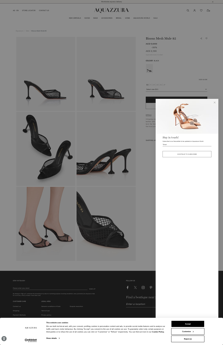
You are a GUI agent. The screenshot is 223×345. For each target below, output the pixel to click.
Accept (188, 324)
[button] (214, 102)
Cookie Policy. (158, 332)
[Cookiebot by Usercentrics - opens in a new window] (31, 340)
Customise (186, 331)
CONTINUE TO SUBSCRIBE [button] (187, 154)
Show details (51, 338)
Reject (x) (188, 339)
